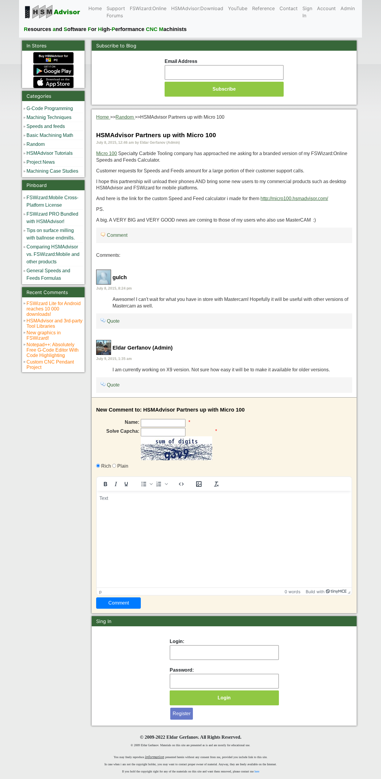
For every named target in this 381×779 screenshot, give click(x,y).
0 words (292, 591)
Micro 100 (106, 153)
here (256, 771)
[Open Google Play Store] (53, 69)
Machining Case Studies (52, 171)
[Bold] (105, 484)
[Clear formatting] (216, 484)
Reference (263, 8)
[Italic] (116, 484)
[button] (146, 484)
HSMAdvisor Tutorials (49, 153)
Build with (315, 591)
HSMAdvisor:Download (197, 8)
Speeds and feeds (45, 126)
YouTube (237, 8)
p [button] (100, 591)
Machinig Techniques (48, 117)
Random (35, 144)
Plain (122, 466)
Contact (288, 8)
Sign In (307, 11)
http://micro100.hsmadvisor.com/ (294, 198)
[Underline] (126, 484)
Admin (348, 8)
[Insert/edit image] (199, 484)
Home (95, 8)
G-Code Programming (49, 108)
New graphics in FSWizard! (43, 335)
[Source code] (181, 484)
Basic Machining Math (49, 135)
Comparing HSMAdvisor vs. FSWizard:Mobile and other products (52, 254)
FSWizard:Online (148, 8)
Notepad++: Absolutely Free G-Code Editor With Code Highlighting (52, 350)
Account (326, 8)
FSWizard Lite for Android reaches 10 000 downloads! (53, 309)
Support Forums (116, 11)
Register (181, 713)
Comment (117, 235)
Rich (105, 466)
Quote (113, 321)
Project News (40, 162)
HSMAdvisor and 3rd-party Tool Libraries (54, 323)
